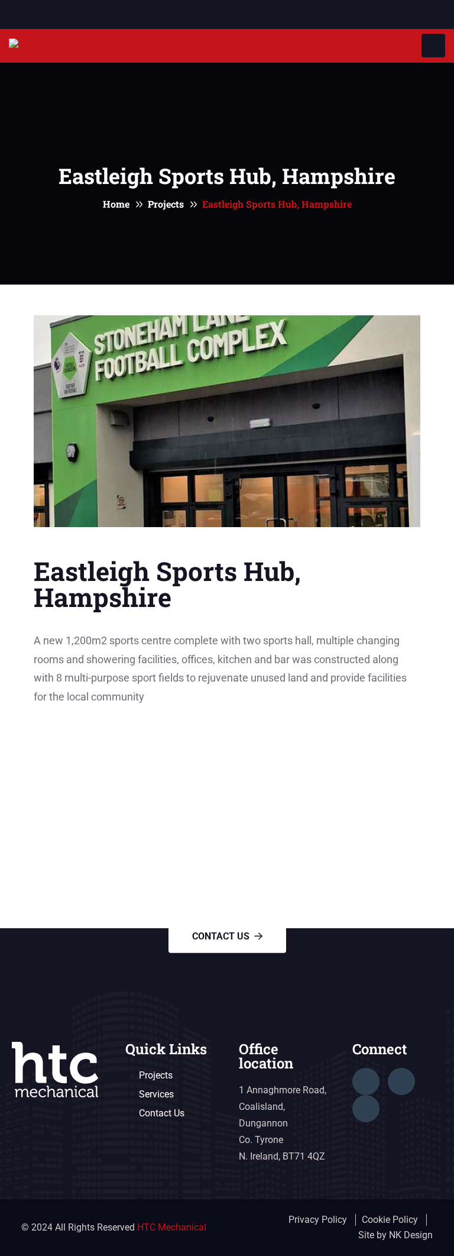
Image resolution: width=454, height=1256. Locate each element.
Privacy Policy (317, 1219)
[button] (227, 732)
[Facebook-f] (366, 1081)
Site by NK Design (395, 1235)
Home (116, 204)
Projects (166, 204)
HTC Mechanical (171, 1227)
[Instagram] (366, 1108)
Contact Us (220, 936)
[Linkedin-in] (401, 1081)
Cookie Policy (390, 1219)
